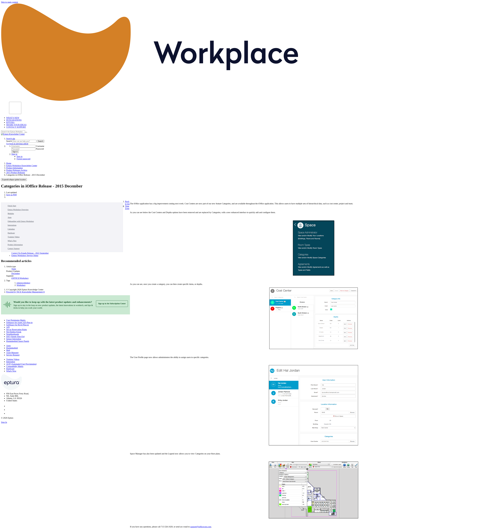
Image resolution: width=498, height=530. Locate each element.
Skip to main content (9, 2)
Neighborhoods (12, 334)
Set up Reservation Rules (16, 329)
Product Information (14, 168)
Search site (10, 138)
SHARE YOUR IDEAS (16, 125)
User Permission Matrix (16, 320)
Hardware (11, 233)
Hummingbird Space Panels (17, 341)
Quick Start (12, 206)
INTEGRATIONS (14, 120)
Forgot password (23, 159)
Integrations (12, 225)
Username (40, 146)
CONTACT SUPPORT (16, 127)
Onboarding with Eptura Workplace (21, 221)
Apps (9, 217)
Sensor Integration (13, 339)
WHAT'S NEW (12, 118)
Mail (8, 350)
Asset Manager (12, 353)
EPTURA (10, 122)
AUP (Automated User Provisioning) (21, 364)
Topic (13, 269)
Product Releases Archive (16, 170)
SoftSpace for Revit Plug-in (17, 325)
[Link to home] (13, 134)
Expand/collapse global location (14, 180)
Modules (11, 214)
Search (9, 141)
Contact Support (14, 249)
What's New (12, 241)
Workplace (21, 285)
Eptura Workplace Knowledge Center (21, 165)
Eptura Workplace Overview (18, 210)
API (8, 327)
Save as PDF (11, 195)
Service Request (12, 355)
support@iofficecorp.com (200, 527)
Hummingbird (12, 348)
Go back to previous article (17, 144)
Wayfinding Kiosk (13, 332)
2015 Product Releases (15, 172)
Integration (10, 362)
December (15, 273)
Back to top (127, 202)
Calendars (11, 229)
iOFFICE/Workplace (20, 278)
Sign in (15, 152)
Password (40, 149)
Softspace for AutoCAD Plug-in (19, 322)
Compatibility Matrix (14, 366)
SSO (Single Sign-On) (15, 336)
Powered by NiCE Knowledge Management (25, 292)
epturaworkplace (23, 283)
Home (8, 163)
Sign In (4, 422)
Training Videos (13, 237)
